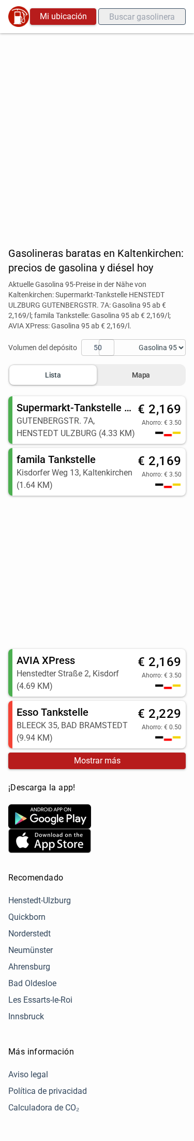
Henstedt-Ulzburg (39, 900)
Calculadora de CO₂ (43, 1108)
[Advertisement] (97, 135)
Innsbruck (26, 1016)
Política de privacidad (47, 1091)
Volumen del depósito (42, 347)
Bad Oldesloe (32, 983)
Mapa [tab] (141, 375)
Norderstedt (29, 933)
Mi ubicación (63, 16)
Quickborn (27, 917)
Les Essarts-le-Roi (40, 1000)
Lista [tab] (53, 375)
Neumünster (30, 950)
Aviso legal (28, 1074)
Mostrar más (97, 761)
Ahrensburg (29, 967)
